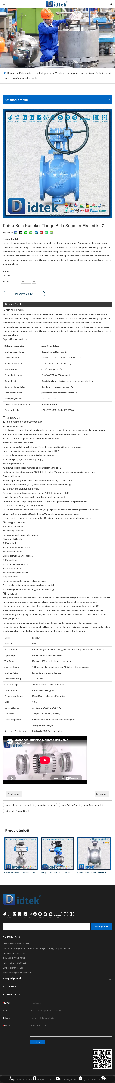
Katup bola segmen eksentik (18, 805)
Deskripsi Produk (13, 304)
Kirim (37, 1042)
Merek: (6, 271)
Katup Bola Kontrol (92, 805)
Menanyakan (22, 294)
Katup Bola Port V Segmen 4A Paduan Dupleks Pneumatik (21, 873)
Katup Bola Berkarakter (16, 811)
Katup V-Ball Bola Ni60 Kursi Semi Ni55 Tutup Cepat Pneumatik (57, 873)
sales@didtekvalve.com (20, 972)
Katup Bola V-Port (69, 805)
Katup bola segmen (46, 805)
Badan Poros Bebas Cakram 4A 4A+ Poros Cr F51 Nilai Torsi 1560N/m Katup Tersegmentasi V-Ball (94, 873)
